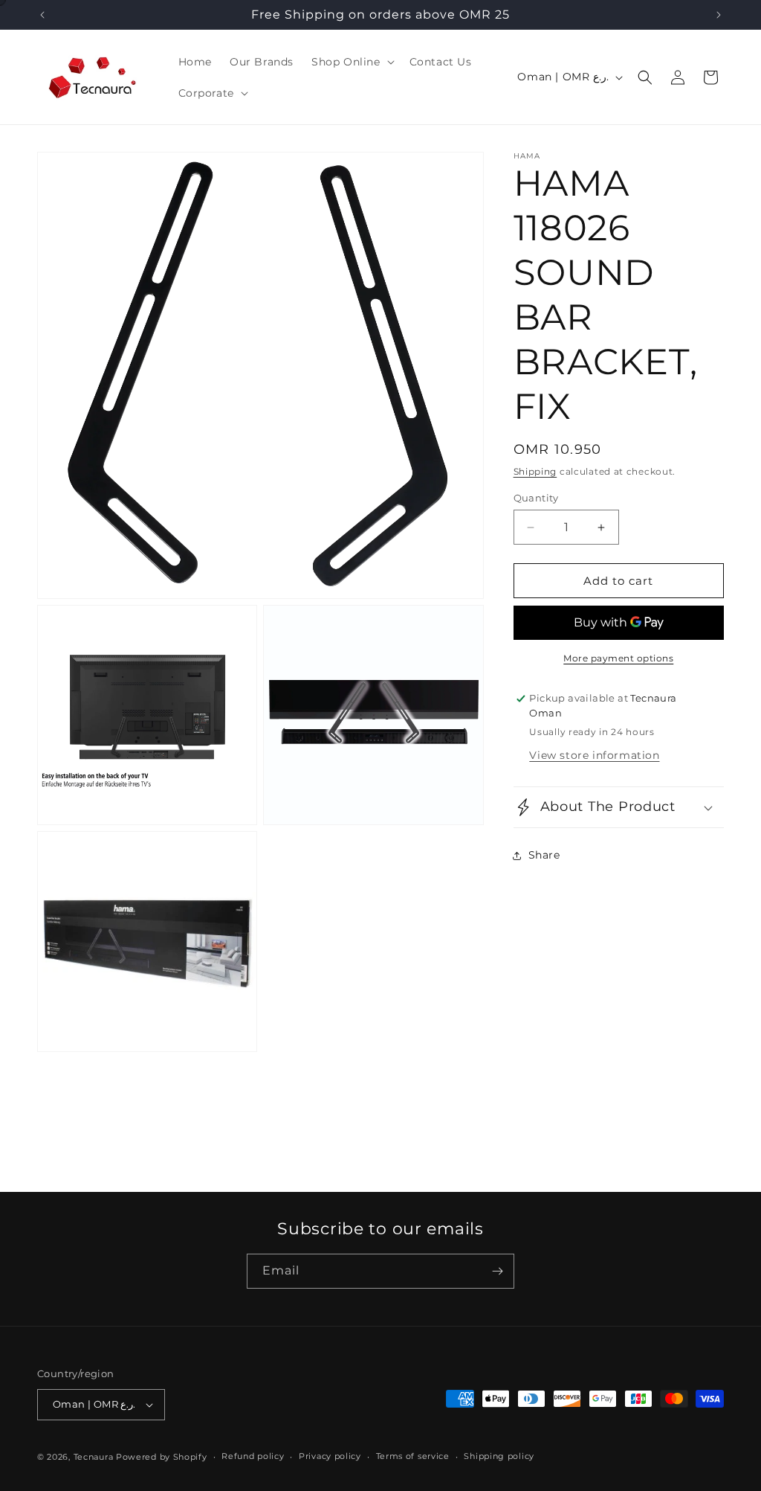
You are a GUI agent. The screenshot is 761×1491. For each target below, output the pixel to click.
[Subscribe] (497, 1271)
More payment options (618, 658)
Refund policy (252, 1456)
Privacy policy (330, 1456)
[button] (351, 61)
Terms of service (413, 1456)
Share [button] (544, 855)
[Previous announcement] (42, 15)
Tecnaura (94, 1457)
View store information (594, 755)
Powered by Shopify (161, 1457)
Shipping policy (499, 1456)
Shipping (535, 471)
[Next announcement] (718, 15)
